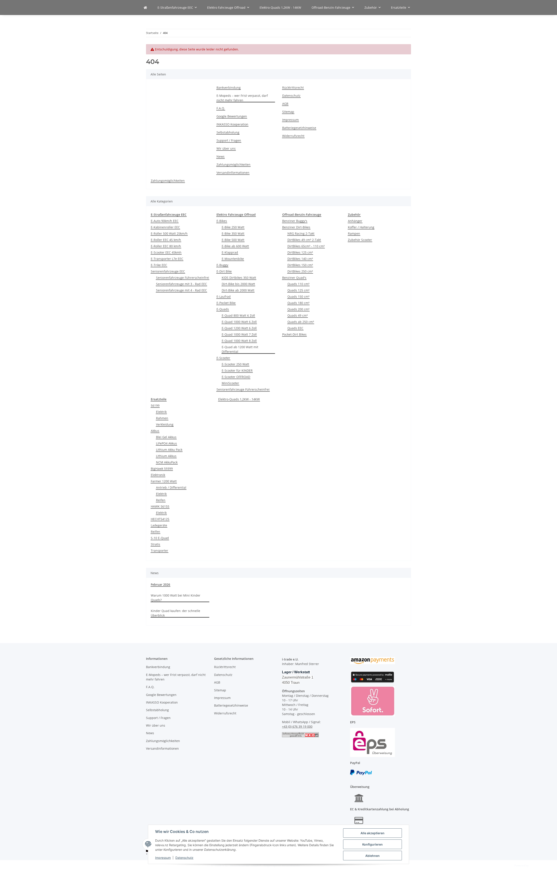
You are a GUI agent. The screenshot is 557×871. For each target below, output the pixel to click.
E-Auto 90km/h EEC (164, 221)
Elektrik (161, 412)
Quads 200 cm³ (298, 309)
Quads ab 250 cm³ (300, 322)
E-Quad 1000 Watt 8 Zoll (239, 341)
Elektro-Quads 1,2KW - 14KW (239, 399)
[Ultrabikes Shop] (145, 7)
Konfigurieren (372, 844)
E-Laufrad (223, 296)
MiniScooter (230, 383)
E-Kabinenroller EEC (165, 227)
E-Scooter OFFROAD (236, 377)
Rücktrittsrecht (293, 87)
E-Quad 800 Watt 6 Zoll (238, 315)
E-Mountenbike (233, 259)
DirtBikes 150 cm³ (300, 265)
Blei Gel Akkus (166, 437)
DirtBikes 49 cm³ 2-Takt (304, 240)
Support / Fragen (228, 140)
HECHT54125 (160, 519)
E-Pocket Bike (226, 303)
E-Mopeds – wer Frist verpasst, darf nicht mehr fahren (242, 98)
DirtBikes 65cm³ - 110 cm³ (306, 246)
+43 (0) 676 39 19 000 (297, 726)
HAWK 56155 (160, 506)
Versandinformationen (232, 173)
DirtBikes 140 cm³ (300, 259)
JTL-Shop (534, 865)
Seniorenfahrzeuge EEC (168, 271)
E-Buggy (222, 265)
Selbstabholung (227, 132)
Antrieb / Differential (171, 487)
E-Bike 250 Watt (233, 227)
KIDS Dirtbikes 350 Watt (239, 278)
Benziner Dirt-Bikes (296, 227)
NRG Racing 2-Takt (300, 233)
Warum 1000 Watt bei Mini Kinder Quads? (175, 597)
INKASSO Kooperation (232, 124)
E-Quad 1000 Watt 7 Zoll (239, 334)
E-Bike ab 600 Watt (235, 246)
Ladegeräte (159, 525)
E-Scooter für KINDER (237, 370)
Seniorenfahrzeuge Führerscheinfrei (182, 278)
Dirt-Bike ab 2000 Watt (238, 290)
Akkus (155, 431)
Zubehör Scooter (360, 240)
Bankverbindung (228, 87)
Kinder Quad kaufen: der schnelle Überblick (175, 613)
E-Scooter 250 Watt (235, 364)
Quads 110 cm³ (298, 284)
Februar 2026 (160, 584)
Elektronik (158, 475)
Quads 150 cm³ (298, 296)
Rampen (354, 233)
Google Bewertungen (231, 116)
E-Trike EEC (159, 265)
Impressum (163, 857)
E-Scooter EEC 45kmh (166, 252)
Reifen (160, 500)
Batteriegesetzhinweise (299, 128)
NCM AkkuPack (167, 462)
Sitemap (288, 112)
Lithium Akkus (166, 456)
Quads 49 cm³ (297, 315)
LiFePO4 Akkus (166, 443)
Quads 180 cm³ (298, 303)
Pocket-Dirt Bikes (294, 334)
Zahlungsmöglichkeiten (233, 164)
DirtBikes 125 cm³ (300, 252)
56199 (155, 405)
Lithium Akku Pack (169, 450)
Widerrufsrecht (293, 136)
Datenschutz (184, 857)
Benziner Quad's (294, 278)
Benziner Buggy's (294, 221)
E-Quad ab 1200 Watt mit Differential (240, 349)
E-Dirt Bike (224, 271)
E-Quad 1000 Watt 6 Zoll (239, 322)
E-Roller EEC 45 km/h (166, 240)
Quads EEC (295, 328)
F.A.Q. (220, 108)
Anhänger (355, 221)
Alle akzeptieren (372, 833)
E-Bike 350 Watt (233, 233)
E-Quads (222, 309)
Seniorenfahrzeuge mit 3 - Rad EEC (181, 284)
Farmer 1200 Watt (164, 481)
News (220, 156)
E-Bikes (221, 221)
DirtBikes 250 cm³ (300, 271)
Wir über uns (226, 148)
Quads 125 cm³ (298, 290)
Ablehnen (372, 856)
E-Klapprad (230, 252)
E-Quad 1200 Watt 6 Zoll (239, 328)
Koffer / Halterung (361, 227)
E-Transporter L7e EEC (167, 259)
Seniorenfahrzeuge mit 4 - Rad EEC (181, 290)
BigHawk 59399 (162, 468)
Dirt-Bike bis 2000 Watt (238, 284)
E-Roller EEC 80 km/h (166, 246)
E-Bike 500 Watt (233, 240)
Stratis (155, 544)
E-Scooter (223, 358)
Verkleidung (164, 424)
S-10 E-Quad (160, 538)
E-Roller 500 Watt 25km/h (169, 233)
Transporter (159, 550)
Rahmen (162, 418)
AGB (285, 104)
